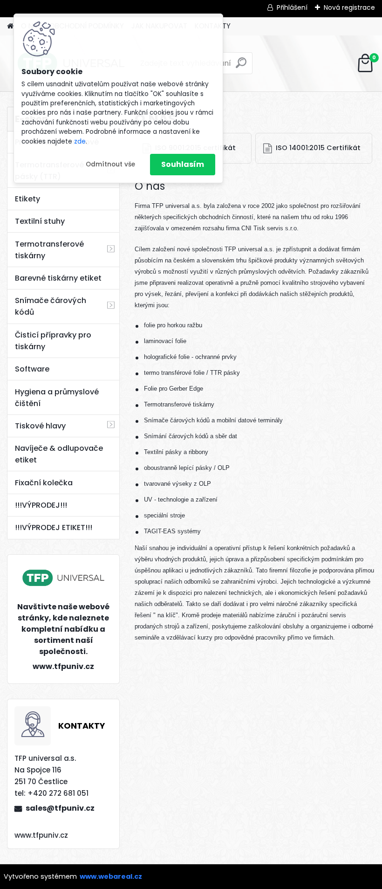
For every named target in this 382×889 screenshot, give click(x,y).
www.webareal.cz (111, 876)
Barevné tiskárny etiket (58, 278)
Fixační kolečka (44, 482)
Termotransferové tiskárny (49, 250)
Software (32, 369)
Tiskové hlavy (40, 425)
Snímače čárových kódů (50, 306)
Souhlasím (182, 164)
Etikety (27, 198)
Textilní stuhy (40, 221)
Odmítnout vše (110, 164)
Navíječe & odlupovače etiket (59, 454)
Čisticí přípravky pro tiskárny (53, 341)
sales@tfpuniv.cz (60, 808)
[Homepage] (10, 26)
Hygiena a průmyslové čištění (57, 397)
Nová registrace (349, 7)
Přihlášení (292, 7)
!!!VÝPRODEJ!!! (41, 505)
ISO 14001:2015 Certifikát (318, 147)
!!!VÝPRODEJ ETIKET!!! (53, 527)
